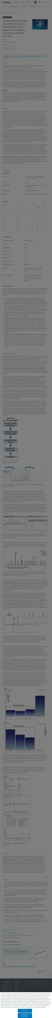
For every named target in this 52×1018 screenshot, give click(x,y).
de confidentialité (8, 1007)
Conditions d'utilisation (20, 1007)
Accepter (25, 1011)
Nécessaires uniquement (25, 1015)
